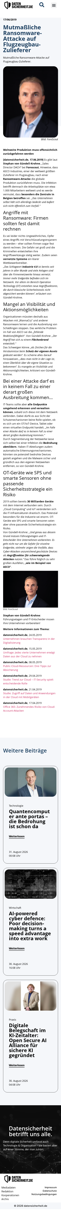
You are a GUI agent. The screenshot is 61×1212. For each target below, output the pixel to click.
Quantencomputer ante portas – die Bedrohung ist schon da (29, 819)
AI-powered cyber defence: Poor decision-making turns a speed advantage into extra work (30, 926)
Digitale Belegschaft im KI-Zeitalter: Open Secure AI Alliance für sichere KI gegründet (28, 1040)
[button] (54, 5)
